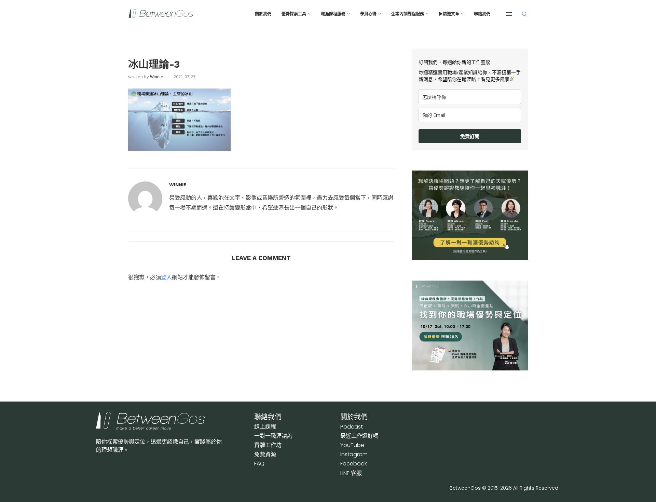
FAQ (259, 463)
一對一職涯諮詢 (273, 436)
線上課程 (265, 427)
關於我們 (263, 14)
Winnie (156, 76)
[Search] (524, 14)
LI (351, 473)
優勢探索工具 (294, 14)
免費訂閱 (469, 136)
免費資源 (265, 454)
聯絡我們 (482, 14)
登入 (166, 277)
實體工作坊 (268, 445)
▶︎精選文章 (449, 14)
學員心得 (368, 14)
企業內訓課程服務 (407, 14)
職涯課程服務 (333, 14)
